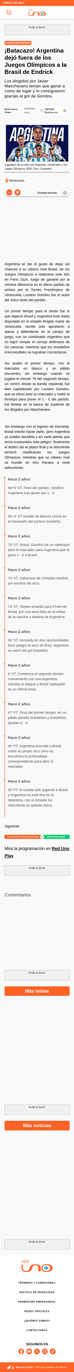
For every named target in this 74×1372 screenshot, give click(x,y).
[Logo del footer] (37, 1271)
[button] (9, 12)
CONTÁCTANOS (36, 1330)
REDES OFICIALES (36, 1311)
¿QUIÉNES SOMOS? (37, 1320)
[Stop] (18, 192)
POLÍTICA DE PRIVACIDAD (37, 1292)
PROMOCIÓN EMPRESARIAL (37, 1301)
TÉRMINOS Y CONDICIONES (36, 1282)
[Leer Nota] (9, 192)
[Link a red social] (21, 1351)
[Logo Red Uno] (37, 12)
